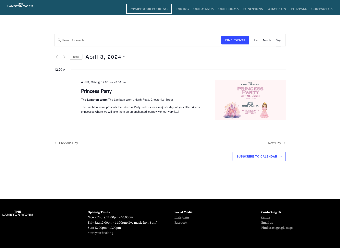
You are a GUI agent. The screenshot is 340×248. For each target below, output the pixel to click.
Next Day (274, 143)
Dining (182, 9)
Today (76, 56)
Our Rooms (228, 9)
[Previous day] (56, 56)
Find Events (235, 40)
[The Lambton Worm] (20, 6)
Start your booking (100, 233)
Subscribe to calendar (257, 156)
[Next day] (64, 56)
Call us (265, 217)
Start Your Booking (149, 9)
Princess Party (96, 91)
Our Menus (203, 9)
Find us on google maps (277, 228)
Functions (253, 9)
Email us (267, 222)
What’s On (276, 9)
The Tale (299, 9)
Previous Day (68, 143)
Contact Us (322, 9)
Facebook (181, 222)
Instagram (182, 217)
